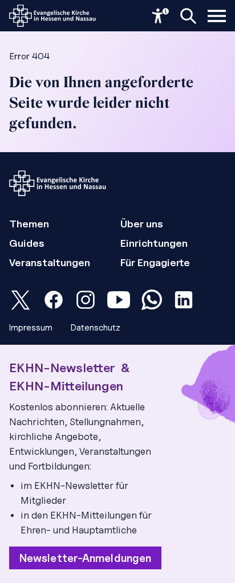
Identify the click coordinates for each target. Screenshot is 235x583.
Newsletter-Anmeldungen (85, 558)
